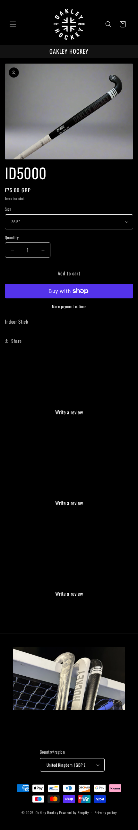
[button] (13, 24)
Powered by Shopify (74, 812)
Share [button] (16, 340)
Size (8, 209)
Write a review (69, 412)
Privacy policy (105, 812)
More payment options (69, 306)
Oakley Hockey (47, 812)
